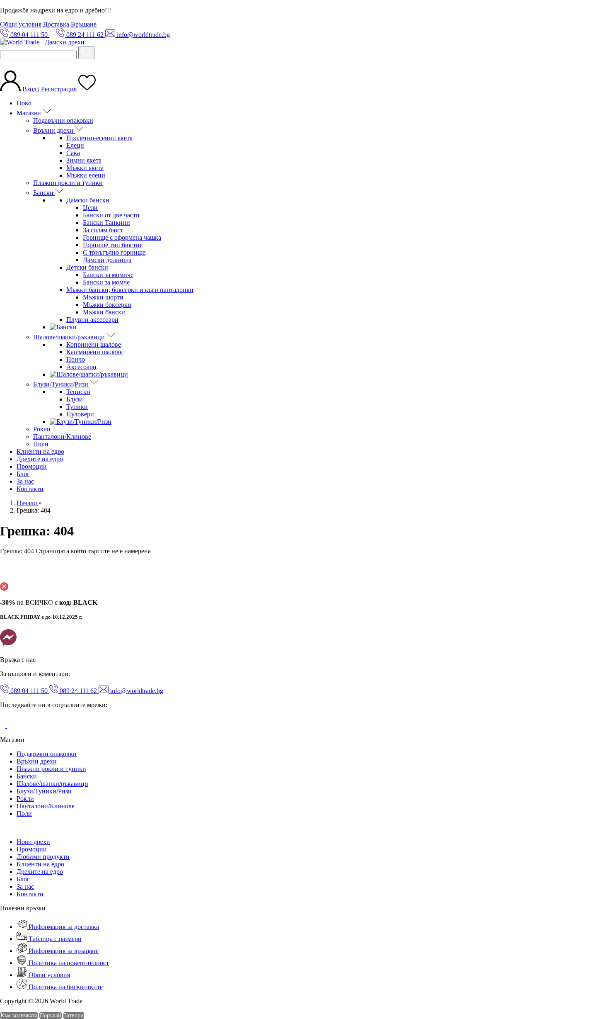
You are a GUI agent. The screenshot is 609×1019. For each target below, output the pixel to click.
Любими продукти (43, 856)
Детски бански (87, 267)
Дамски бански (87, 200)
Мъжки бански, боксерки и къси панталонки (129, 289)
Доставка (56, 24)
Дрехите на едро (40, 458)
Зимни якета (84, 160)
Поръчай (50, 1015)
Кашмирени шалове (94, 351)
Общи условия (20, 24)
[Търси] (86, 52)
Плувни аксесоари (92, 319)
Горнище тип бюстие (113, 244)
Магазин (30, 113)
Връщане (84, 24)
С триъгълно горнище (114, 252)
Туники (77, 406)
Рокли (42, 429)
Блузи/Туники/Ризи (61, 384)
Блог (23, 473)
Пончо (75, 359)
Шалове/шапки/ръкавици (69, 336)
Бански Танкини (106, 222)
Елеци (75, 145)
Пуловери (80, 414)
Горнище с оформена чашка (122, 237)
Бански (44, 192)
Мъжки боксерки (107, 304)
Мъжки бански (104, 312)
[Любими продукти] (87, 88)
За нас (25, 481)
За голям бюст (103, 229)
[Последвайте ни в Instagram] (13, 725)
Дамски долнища (107, 259)
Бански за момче (106, 282)
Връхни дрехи (54, 130)
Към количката (18, 1015)
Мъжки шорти (103, 297)
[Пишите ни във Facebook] (8, 645)
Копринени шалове (93, 344)
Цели (90, 207)
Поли (40, 443)
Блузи (74, 399)
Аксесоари (81, 366)
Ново (24, 103)
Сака (73, 152)
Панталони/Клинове (62, 436)
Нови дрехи (33, 841)
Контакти (30, 488)
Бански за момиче (108, 274)
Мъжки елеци (85, 175)
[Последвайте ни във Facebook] (3, 725)
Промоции (32, 466)
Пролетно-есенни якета (99, 137)
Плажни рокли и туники (68, 182)
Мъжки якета (85, 167)
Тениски (78, 391)
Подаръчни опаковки (63, 120)
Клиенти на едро (40, 451)
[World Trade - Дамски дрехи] (42, 42)
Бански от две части (111, 215)
